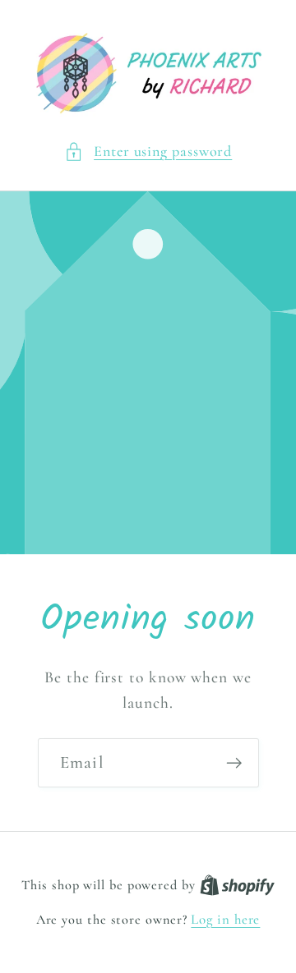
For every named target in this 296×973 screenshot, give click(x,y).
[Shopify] (237, 884)
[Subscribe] (233, 763)
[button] (148, 151)
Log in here (225, 919)
